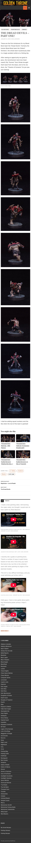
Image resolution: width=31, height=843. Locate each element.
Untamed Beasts (5, 798)
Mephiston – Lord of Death (8, 482)
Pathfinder (3, 755)
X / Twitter (12, 470)
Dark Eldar (3, 688)
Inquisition (3, 722)
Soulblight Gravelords (6, 776)
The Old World (5, 787)
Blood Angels (4, 662)
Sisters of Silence (5, 767)
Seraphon (3, 762)
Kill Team (3, 726)
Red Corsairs (4, 760)
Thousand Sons (5, 789)
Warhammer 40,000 (6, 805)
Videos (7, 501)
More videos (5, 630)
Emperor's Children (6, 706)
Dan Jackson (15, 39)
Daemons (3, 684)
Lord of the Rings (5, 731)
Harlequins (4, 715)
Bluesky (4, 474)
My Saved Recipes (6, 827)
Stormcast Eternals (6, 782)
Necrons (3, 738)
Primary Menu (29, 8)
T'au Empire (4, 784)
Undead (24, 29)
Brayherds (3, 666)
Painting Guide (5, 753)
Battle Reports (5, 653)
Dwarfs (3, 702)
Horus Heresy (4, 717)
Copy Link (11, 474)
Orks (2, 747)
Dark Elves (4, 691)
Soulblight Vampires (6, 778)
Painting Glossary (5, 830)
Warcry (3, 802)
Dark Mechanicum (6, 693)
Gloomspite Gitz (5, 711)
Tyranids (3, 791)
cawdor (3, 668)
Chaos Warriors (5, 675)
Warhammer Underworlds (7, 809)
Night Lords (4, 742)
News (2, 740)
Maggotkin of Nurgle (6, 733)
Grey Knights (4, 713)
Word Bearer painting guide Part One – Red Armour (15, 529)
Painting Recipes (5, 833)
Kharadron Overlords (6, 724)
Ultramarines (4, 793)
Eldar (2, 704)
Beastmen (3, 655)
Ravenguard (4, 758)
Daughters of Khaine (6, 695)
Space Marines (5, 780)
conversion (4, 680)
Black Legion (4, 657)
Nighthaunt (4, 744)
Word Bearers (4, 814)
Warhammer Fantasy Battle (8, 807)
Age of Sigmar (5, 648)
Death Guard (4, 697)
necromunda (4, 735)
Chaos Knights (5, 671)
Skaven (3, 769)
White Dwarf (4, 811)
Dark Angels (4, 686)
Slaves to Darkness (6, 771)
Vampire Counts (5, 800)
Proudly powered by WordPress (8, 840)
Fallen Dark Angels (6, 708)
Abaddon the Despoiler (7, 551)
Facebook (20, 470)
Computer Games (5, 677)
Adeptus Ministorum (6, 646)
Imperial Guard (5, 720)
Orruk (2, 749)
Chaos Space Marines (7, 673)
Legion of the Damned (7, 729)
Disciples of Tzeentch (6, 700)
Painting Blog (15, 29)
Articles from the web (6, 650)
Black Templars (5, 659)
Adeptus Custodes (6, 644)
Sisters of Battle (5, 764)
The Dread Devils (5, 488)
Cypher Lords (4, 682)
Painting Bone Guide (6, 595)
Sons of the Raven (6, 773)
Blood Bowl (5, 29)
